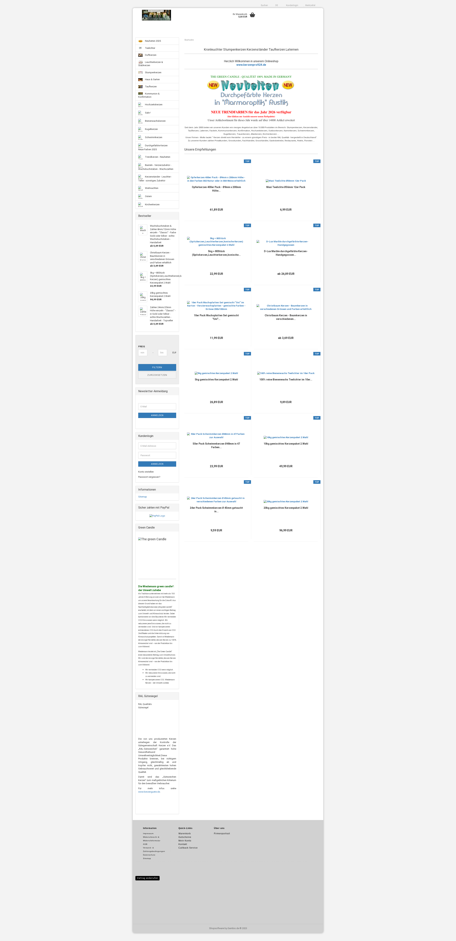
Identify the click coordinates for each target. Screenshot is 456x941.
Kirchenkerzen (152, 204)
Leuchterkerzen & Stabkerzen (150, 64)
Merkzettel (309, 5)
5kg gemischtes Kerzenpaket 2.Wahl (216, 379)
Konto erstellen (146, 471)
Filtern (157, 367)
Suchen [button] (264, 5)
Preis (141, 346)
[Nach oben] (446, 936)
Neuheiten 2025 (152, 41)
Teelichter (149, 48)
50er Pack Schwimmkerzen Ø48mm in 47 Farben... (216, 445)
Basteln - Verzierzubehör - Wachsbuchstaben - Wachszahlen (155, 167)
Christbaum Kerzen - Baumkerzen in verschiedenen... (286, 317)
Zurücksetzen (157, 375)
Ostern (148, 196)
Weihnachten (151, 188)
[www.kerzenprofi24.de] (156, 15)
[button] (276, 5)
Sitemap (142, 496)
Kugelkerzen (151, 129)
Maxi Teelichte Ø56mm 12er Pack (285, 187)
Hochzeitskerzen (153, 104)
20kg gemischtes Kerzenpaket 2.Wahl (286, 507)
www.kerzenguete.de (149, 791)
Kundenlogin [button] (291, 5)
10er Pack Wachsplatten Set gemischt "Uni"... (216, 317)
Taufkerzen (150, 86)
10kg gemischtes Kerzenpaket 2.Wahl (286, 443)
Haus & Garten (152, 79)
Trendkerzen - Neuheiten (157, 157)
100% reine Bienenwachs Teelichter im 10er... (285, 379)
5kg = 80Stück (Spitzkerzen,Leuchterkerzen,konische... (216, 253)
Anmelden (157, 415)
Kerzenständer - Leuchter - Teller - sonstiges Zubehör (155, 178)
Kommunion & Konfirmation (149, 95)
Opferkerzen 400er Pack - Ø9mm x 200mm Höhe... (216, 189)
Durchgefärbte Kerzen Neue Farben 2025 (153, 147)
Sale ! (147, 112)
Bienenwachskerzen (155, 121)
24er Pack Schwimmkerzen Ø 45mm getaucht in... (216, 509)
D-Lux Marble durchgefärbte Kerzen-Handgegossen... (286, 253)
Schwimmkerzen (153, 137)
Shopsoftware (216, 928)
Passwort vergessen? (149, 477)
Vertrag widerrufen (147, 878)
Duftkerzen (150, 55)
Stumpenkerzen (152, 72)
